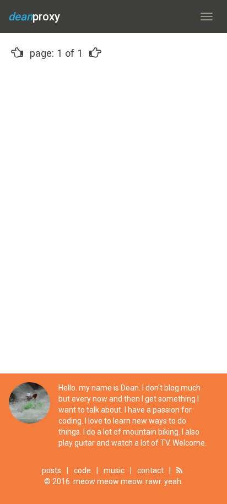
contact (150, 470)
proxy (34, 16)
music (114, 470)
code (82, 470)
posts (51, 470)
